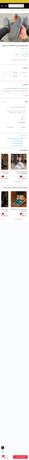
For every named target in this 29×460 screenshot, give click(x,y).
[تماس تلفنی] (2, 447)
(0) (11, 127)
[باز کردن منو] (26, 6)
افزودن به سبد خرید (20, 457)
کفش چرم (20, 138)
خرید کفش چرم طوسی (12, 138)
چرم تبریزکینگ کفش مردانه (23, 10)
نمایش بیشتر (26, 95)
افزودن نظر (3, 101)
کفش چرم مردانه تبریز (17, 145)
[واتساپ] (2, 451)
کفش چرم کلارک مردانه (17, 140)
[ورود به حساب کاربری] (6, 5)
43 (16, 55)
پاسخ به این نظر (21, 122)
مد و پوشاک (13, 10)
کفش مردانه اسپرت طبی (17, 143)
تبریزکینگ (23, 48)
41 (21, 55)
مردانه (7, 10)
